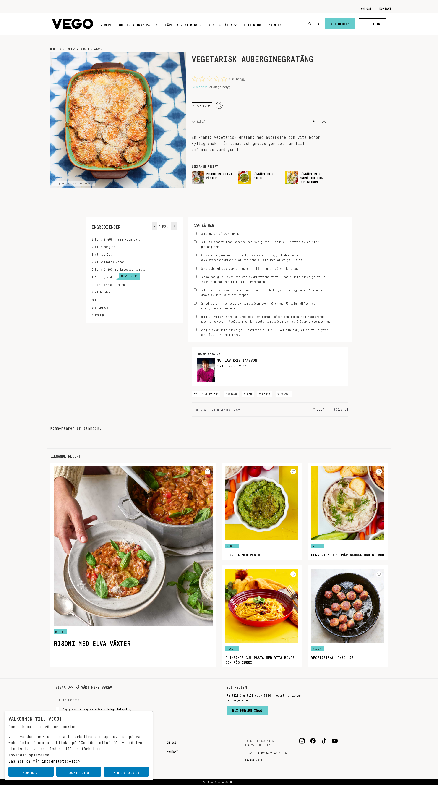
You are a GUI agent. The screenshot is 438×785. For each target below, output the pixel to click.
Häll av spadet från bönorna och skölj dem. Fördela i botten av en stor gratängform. (259, 244)
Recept (106, 24)
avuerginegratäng (206, 393)
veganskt (283, 393)
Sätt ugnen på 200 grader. (221, 232)
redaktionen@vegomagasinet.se (266, 752)
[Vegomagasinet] (72, 24)
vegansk (264, 393)
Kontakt (385, 7)
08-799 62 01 (254, 759)
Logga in (372, 23)
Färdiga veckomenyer (183, 24)
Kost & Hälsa (221, 24)
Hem (52, 48)
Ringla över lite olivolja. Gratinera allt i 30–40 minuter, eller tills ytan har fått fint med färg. (264, 331)
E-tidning (252, 24)
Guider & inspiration (138, 24)
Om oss (366, 7)
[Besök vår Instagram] (302, 741)
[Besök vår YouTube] (335, 741)
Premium (275, 24)
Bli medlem (339, 23)
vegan (248, 393)
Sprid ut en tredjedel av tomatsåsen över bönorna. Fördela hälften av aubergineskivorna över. (257, 305)
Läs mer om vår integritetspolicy (44, 759)
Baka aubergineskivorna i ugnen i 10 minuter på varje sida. (249, 267)
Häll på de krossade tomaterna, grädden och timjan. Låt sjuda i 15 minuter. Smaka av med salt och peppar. (263, 292)
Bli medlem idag (247, 709)
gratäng (231, 393)
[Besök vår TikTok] (324, 741)
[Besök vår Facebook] (313, 741)
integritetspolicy (119, 708)
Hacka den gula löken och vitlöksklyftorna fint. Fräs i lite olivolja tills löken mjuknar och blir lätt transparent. (262, 278)
